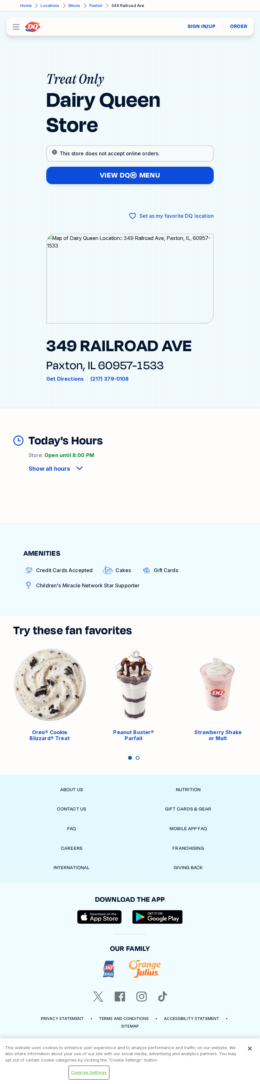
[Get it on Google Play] (157, 917)
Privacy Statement (62, 1018)
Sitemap (130, 1026)
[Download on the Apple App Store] (99, 917)
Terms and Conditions (124, 1018)
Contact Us (71, 809)
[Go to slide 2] (138, 758)
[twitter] (98, 996)
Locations (50, 5)
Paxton (96, 5)
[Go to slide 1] (130, 758)
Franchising (188, 848)
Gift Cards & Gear (188, 809)
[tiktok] (162, 996)
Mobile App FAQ (188, 828)
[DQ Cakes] (108, 969)
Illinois (74, 5)
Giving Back (188, 867)
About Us (71, 789)
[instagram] (141, 996)
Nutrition (188, 789)
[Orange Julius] (144, 969)
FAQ (71, 828)
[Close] (250, 1048)
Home (26, 5)
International (72, 867)
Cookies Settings (89, 1072)
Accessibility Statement (191, 1018)
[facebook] (119, 996)
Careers (71, 848)
